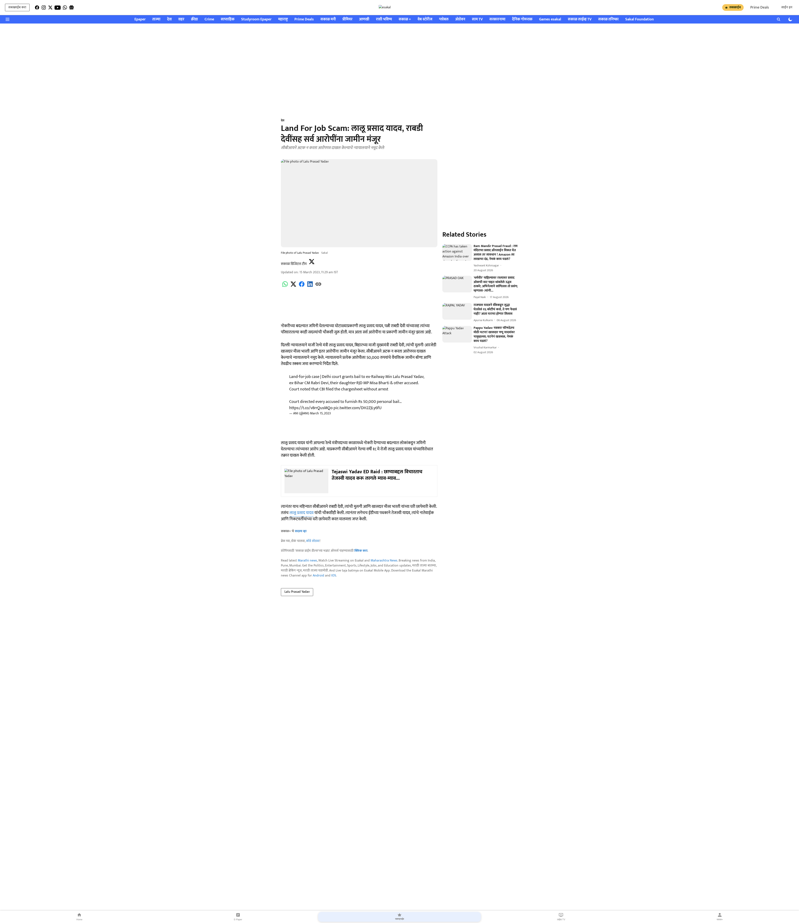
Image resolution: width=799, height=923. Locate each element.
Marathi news (307, 560)
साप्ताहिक (227, 19)
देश (169, 19)
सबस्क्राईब (735, 7)
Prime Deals (759, 7)
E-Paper (238, 919)
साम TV (477, 19)
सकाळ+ (720, 919)
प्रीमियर (347, 19)
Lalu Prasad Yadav (297, 592)
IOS (333, 575)
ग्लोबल (444, 19)
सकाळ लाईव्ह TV (580, 19)
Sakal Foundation (639, 19)
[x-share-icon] (293, 286)
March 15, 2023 (320, 413)
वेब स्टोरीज (425, 19)
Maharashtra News (384, 560)
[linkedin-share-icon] (310, 286)
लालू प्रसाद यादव (301, 512)
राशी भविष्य (384, 19)
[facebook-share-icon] (301, 286)
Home (79, 919)
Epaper (140, 19)
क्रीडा (194, 19)
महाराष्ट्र (283, 19)
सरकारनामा (497, 19)
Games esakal (550, 19)
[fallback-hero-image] (457, 252)
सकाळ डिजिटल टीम (294, 264)
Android (318, 575)
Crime (209, 19)
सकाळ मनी (328, 19)
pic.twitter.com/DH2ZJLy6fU (358, 407)
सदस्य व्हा (300, 531)
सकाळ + (405, 19)
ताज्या (156, 19)
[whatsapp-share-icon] (285, 286)
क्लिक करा (360, 551)
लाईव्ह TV (561, 919)
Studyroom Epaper (256, 19)
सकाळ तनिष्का (608, 19)
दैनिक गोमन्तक (522, 19)
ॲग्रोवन (460, 19)
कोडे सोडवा (313, 541)
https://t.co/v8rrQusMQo (311, 407)
